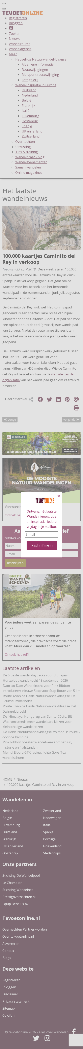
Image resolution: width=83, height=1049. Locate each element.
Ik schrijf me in (42, 545)
